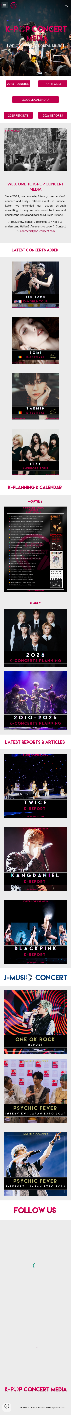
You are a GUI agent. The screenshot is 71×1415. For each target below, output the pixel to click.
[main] (36, 46)
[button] (4, 5)
